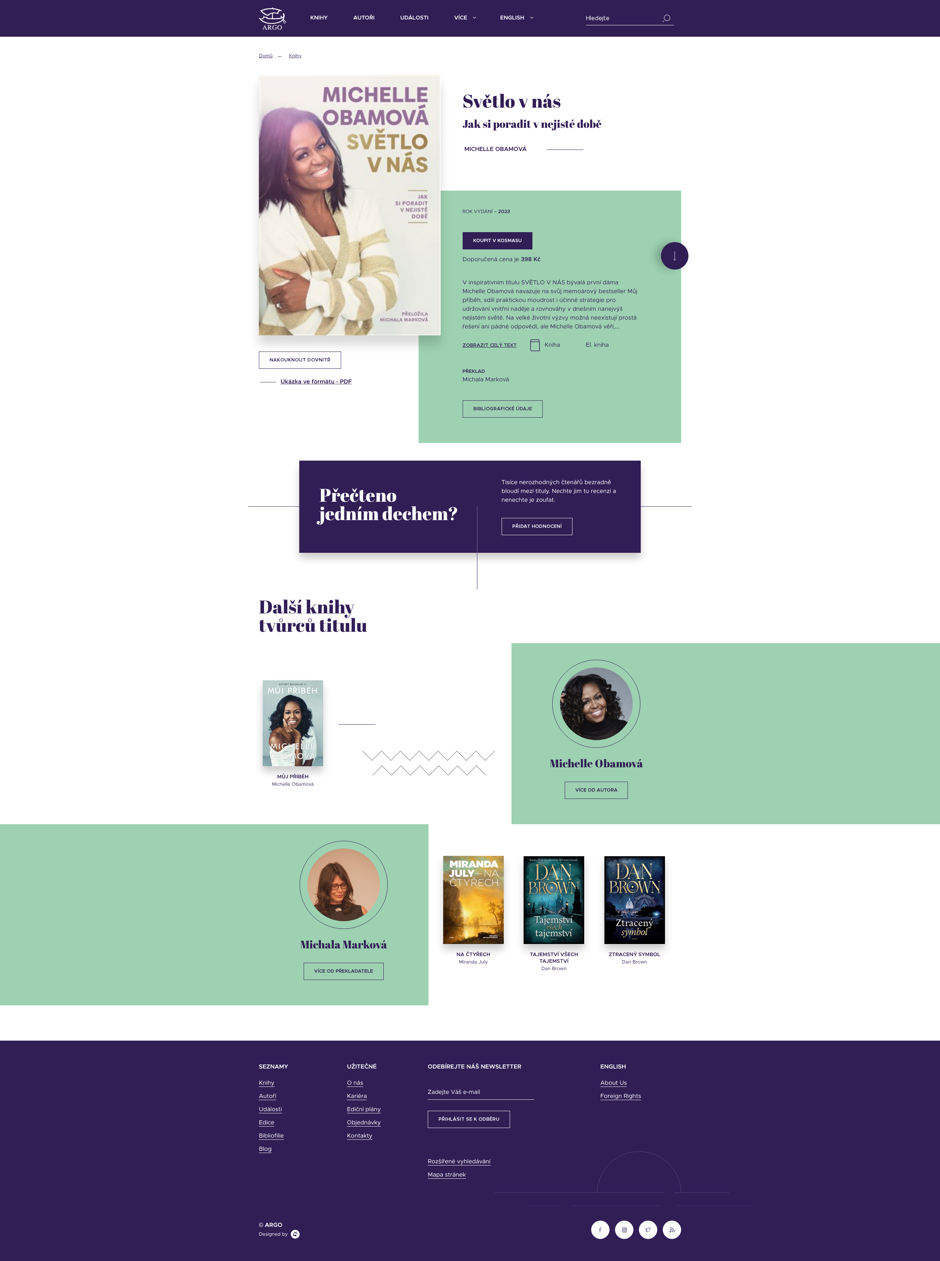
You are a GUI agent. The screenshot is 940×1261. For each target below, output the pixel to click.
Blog (265, 1149)
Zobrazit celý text (490, 345)
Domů (265, 56)
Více (460, 18)
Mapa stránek (447, 1175)
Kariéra (357, 1096)
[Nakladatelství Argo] (272, 18)
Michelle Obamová (596, 763)
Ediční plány (364, 1110)
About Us (613, 1083)
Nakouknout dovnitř (300, 360)
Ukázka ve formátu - (316, 382)
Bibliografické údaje (502, 409)
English (512, 18)
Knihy (319, 18)
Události (414, 18)
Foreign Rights (620, 1096)
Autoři (364, 18)
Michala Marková (343, 944)
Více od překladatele (343, 971)
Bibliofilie (271, 1136)
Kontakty (359, 1136)
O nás (355, 1083)
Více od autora (596, 790)
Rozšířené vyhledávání (459, 1162)
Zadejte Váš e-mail (454, 1092)
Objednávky (364, 1123)
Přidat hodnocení (537, 526)
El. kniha (597, 345)
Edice (266, 1123)
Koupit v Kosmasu (497, 240)
